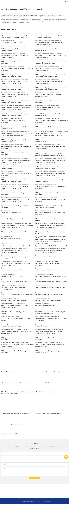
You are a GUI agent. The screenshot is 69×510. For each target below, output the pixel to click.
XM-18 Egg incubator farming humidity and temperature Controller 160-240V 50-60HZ (15, 264)
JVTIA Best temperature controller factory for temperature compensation (50, 200)
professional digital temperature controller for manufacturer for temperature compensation (17, 345)
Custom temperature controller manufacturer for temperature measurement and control (51, 325)
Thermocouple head (63, 371)
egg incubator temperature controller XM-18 (46, 305)
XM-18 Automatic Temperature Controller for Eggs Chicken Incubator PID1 (16, 258)
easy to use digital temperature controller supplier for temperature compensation (14, 56)
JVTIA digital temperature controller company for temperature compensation (17, 338)
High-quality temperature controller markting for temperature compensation (51, 101)
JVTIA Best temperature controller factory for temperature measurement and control (50, 140)
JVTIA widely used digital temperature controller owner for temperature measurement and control (50, 161)
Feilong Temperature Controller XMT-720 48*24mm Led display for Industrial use (51, 319)
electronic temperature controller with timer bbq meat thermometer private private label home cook (49, 251)
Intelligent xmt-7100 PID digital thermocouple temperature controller (16, 282)
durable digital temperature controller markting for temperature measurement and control (48, 167)
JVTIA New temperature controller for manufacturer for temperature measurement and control (15, 200)
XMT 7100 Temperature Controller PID (10, 238)
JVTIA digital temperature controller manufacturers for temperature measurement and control (15, 180)
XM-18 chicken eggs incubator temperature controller (14, 232)
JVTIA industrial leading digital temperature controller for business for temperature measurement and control (49, 134)
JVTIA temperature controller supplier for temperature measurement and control (49, 351)
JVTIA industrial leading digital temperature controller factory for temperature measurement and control (16, 134)
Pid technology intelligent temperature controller (13, 300)
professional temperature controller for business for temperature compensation (48, 108)
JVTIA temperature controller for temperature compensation (50, 127)
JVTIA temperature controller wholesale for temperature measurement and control (49, 345)
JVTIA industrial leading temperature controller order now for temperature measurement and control (16, 108)
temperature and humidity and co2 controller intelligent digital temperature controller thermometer (17, 226)
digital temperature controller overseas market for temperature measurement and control (17, 127)
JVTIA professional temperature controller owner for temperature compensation (48, 69)
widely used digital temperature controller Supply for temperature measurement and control (14, 187)
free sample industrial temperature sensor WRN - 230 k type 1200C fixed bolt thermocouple (50, 36)
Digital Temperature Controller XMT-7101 (45, 257)
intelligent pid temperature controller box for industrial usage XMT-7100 (17, 295)
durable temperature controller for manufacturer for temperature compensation (14, 49)
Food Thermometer (48, 371)
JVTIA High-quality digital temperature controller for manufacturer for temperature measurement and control (49, 154)
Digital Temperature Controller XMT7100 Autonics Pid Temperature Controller (14, 288)
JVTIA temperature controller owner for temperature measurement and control (48, 95)
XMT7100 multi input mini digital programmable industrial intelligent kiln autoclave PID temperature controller (50, 240)
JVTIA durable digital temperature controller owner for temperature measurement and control (15, 101)
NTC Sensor (55, 371)
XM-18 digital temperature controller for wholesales (14, 270)
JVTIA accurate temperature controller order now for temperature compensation (48, 82)
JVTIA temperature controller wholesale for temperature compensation (15, 351)
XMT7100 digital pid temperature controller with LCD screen (50, 276)
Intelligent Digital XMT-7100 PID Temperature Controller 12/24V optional (51, 271)
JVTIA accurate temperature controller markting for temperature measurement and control (14, 82)
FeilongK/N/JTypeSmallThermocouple (44, 391)
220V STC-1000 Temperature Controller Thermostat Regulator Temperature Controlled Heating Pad (50, 206)
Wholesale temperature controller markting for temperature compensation (50, 187)
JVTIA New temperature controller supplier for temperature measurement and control (16, 332)
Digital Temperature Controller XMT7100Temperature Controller (51, 246)
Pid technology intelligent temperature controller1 (48, 300)
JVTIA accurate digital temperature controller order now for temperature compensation (50, 147)
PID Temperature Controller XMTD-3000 (11, 212)
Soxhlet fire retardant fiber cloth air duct (11, 433)
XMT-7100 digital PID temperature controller (12, 276)
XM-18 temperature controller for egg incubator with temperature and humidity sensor (14, 251)
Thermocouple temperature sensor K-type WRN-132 (48, 413)
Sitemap (48, 501)
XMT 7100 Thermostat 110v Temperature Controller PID (49, 294)
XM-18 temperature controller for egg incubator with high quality (50, 232)
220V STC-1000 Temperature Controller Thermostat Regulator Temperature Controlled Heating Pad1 (50, 226)
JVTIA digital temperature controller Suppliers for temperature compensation (17, 153)
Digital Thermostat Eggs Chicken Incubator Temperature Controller (15, 319)
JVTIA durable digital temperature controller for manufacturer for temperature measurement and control (51, 75)
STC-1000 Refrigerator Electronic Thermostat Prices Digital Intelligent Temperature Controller (50, 312)
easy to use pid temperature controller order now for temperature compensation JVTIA (48, 43)
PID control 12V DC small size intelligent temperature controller (51, 281)
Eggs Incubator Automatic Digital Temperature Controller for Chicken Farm (16, 206)
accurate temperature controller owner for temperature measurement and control (49, 49)
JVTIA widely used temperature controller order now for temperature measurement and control (15, 75)
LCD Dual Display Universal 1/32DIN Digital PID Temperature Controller (16, 312)
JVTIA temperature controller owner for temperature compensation (14, 62)
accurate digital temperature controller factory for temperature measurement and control (51, 114)
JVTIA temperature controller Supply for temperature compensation (14, 121)
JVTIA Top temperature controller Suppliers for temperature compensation (16, 174)
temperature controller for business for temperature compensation (14, 193)
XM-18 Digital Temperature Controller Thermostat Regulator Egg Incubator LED (51, 264)
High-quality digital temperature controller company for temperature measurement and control (15, 114)
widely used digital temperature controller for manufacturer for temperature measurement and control (51, 62)
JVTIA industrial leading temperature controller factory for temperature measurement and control (50, 174)
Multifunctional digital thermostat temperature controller (16, 246)
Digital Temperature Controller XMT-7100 (11, 42)
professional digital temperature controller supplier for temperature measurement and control (15, 88)
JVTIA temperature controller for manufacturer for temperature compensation (51, 121)
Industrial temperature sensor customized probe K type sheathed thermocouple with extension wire (15, 36)
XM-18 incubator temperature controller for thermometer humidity (50, 219)
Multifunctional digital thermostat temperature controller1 (50, 287)
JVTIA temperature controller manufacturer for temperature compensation (50, 338)
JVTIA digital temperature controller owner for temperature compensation (50, 193)
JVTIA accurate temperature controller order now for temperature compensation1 (14, 95)
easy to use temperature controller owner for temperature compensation (16, 147)
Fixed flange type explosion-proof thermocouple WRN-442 (15, 413)
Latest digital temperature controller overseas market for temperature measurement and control (15, 325)
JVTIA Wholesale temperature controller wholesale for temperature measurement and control (48, 332)
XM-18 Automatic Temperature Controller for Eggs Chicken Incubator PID (50, 213)
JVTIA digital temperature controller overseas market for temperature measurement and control (15, 161)
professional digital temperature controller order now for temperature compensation (15, 167)
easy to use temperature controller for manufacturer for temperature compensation (49, 180)
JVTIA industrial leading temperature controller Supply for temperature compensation (16, 140)
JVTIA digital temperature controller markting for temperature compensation (17, 69)
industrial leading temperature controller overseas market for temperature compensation (50, 56)
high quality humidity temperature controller (12, 219)
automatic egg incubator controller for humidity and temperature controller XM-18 (14, 306)
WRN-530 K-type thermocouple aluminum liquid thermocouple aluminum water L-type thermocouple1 (17, 392)
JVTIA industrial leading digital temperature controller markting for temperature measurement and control (51, 88)
